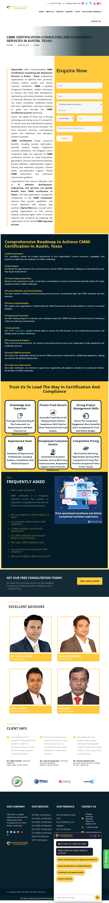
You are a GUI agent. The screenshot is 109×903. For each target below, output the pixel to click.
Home (41, 12)
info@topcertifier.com (72, 3)
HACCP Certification (40, 836)
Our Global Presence (91, 12)
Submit (64, 138)
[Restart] (95, 835)
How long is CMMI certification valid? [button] (27, 542)
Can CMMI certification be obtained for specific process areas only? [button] (28, 536)
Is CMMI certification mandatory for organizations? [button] (27, 529)
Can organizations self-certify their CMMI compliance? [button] (29, 550)
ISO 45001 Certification (42, 822)
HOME (10, 45)
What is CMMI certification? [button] (23, 490)
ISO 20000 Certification (42, 833)
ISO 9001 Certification (41, 815)
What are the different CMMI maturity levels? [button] (30, 556)
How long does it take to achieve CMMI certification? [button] (28, 522)
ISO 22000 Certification (42, 825)
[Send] (97, 897)
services (60, 12)
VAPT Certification (39, 840)
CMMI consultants (17, 331)
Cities (77, 12)
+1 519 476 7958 (55, 3)
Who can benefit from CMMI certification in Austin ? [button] (30, 515)
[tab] (30, 491)
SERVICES (23, 45)
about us (50, 12)
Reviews (69, 12)
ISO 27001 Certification (42, 829)
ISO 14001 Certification (42, 818)
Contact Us (96, 21)
